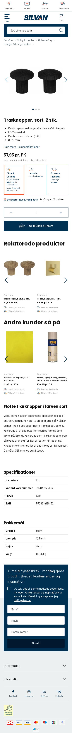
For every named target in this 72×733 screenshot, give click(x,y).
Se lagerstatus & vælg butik (22, 199)
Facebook (13, 696)
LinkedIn (59, 696)
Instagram (29, 696)
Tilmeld (36, 643)
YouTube (44, 696)
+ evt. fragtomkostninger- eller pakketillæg (25, 160)
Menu (7, 21)
